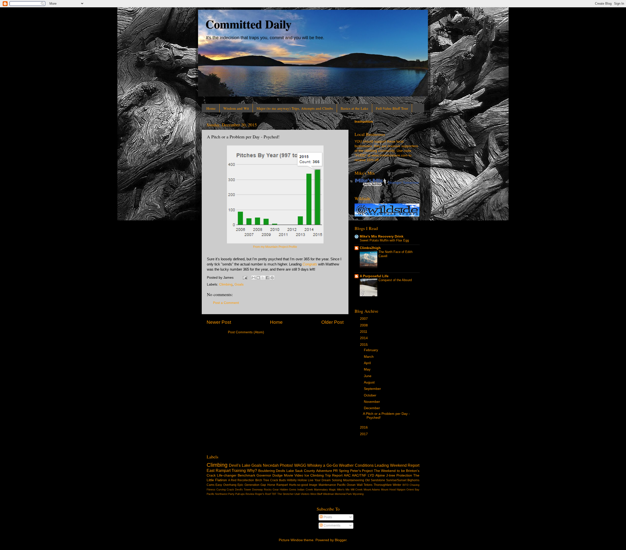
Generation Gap (255, 485)
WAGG (300, 465)
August (370, 382)
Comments (331, 525)
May (367, 369)
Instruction (364, 121)
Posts (327, 517)
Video (298, 475)
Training (239, 470)
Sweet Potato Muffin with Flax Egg (384, 240)
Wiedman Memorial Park (337, 493)
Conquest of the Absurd (395, 280)
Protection (404, 475)
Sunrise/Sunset (396, 480)
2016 (364, 427)
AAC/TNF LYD (363, 475)
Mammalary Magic (325, 489)
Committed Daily (248, 23)
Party (231, 493)
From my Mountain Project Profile (275, 247)
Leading (382, 465)
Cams (210, 485)
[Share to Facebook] (267, 277)
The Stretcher (285, 493)
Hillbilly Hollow (297, 480)
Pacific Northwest (217, 493)
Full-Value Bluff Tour (392, 108)
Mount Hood (388, 489)
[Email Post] (244, 277)
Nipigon (401, 489)
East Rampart (219, 470)
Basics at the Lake (354, 108)
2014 (364, 338)
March (369, 357)
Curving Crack (225, 489)
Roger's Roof (263, 493)
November (372, 402)
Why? (252, 470)
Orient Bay (412, 489)
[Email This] (253, 277)
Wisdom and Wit (236, 108)
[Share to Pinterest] (272, 277)
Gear (276, 489)
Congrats (309, 264)
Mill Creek (357, 489)
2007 (364, 319)
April (368, 363)
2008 (364, 325)
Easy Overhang (225, 485)
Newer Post (219, 322)
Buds (282, 480)
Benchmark (246, 475)
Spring (344, 471)
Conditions (364, 465)
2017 (364, 434)
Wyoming (358, 493)
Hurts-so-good (298, 485)
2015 (364, 345)
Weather (346, 465)
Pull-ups (240, 493)
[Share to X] (262, 277)
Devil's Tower (243, 489)
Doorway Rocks (262, 489)
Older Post (332, 322)
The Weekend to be (389, 471)
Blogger (341, 540)
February (371, 350)
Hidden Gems (288, 489)
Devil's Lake (239, 465)
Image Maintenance (322, 485)
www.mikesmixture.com (389, 155)
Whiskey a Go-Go (322, 465)
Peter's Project (361, 471)
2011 (364, 332)
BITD (405, 484)
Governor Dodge (270, 475)
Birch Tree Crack (266, 480)
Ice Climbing (314, 475)
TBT (274, 493)
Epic (240, 485)
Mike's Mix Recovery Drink (381, 236)
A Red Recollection (241, 480)
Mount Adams (372, 489)
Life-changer (226, 475)
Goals (239, 284)
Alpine (380, 475)
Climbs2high (370, 248)
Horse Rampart (277, 485)
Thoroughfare (383, 485)
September (373, 389)
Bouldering (266, 471)
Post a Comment (226, 303)
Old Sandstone (375, 480)
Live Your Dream (319, 480)
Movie (288, 475)
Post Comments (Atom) (246, 332)
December (372, 408)
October (370, 395)
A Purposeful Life (374, 276)
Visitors (305, 493)
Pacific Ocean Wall (350, 485)
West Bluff (316, 493)
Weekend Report (404, 465)
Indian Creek (305, 489)
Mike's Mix (343, 489)
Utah (297, 493)
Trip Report (334, 475)
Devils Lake (285, 471)
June (368, 376)
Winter (397, 485)
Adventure (324, 471)
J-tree (390, 475)
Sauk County (305, 471)
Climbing (226, 284)
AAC (347, 475)
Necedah (271, 465)
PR (335, 471)
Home (211, 108)
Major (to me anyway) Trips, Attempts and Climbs (295, 108)
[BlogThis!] (258, 277)
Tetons (368, 485)
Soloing (337, 480)
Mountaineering (353, 480)
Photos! (286, 465)
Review (250, 493)
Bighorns (413, 480)
